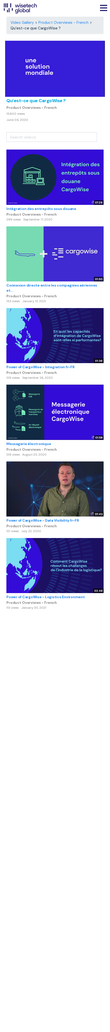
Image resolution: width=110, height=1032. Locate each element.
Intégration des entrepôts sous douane (41, 208)
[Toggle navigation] (103, 8)
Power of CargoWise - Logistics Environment (45, 597)
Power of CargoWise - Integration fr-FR (40, 367)
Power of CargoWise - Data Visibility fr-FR (42, 520)
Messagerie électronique (28, 443)
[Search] (100, 135)
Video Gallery (22, 22)
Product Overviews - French (63, 22)
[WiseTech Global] (20, 8)
